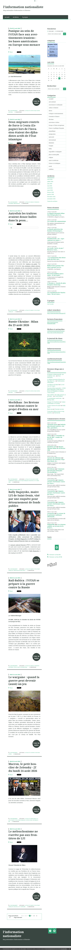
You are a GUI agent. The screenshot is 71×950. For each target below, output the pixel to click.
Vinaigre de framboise (53, 402)
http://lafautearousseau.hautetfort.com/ (56, 352)
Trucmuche (51, 480)
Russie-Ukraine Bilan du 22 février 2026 (56, 448)
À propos (25, 17)
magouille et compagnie (19, 906)
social (50, 166)
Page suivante (18, 917)
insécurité (22, 570)
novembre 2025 (51, 199)
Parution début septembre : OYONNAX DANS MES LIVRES (56, 388)
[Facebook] (50, 930)
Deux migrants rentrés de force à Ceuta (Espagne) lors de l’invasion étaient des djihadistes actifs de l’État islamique (23, 130)
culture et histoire (35, 752)
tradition (51, 169)
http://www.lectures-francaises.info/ (52, 323)
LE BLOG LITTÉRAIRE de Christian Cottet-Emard (55, 391)
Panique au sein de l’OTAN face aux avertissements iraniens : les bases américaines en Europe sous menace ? (24, 39)
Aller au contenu (5, 3)
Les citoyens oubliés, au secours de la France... (56, 526)
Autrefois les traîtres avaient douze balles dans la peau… (22, 217)
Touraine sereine (59, 409)
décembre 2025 (51, 196)
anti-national (52, 102)
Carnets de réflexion (54, 458)
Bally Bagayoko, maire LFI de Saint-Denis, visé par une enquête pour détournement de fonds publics (24, 499)
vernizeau (50, 513)
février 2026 (50, 192)
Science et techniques (54, 163)
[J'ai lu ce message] (69, 948)
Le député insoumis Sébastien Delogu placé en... (56, 214)
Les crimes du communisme (56, 221)
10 (34, 916)
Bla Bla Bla (57, 413)
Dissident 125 (51, 447)
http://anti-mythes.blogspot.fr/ (55, 332)
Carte (49, 537)
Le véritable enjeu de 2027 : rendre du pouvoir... (56, 437)
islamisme (51, 143)
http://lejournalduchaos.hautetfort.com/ (56, 342)
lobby (50, 148)
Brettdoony (51, 469)
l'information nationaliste (23, 7)
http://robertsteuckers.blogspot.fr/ (56, 313)
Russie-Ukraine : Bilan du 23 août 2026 (23, 323)
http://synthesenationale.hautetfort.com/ (56, 362)
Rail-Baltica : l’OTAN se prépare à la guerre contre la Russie (23, 584)
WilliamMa (51, 524)
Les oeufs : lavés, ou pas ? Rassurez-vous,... (55, 249)
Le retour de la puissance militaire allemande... (56, 515)
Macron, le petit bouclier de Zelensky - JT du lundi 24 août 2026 (22, 767)
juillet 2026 (50, 181)
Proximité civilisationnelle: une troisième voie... (55, 375)
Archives (16, 17)
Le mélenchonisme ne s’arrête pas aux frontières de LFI (23, 835)
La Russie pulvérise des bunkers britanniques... (55, 230)
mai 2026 (49, 186)
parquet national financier (18, 545)
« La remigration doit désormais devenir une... (56, 258)
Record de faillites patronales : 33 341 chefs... (55, 274)
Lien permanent (13, 110)
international (23, 667)
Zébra (49, 435)
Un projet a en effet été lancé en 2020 (24, 441)
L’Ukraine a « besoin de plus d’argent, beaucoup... (56, 284)
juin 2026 (49, 183)
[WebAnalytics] (35, 1)
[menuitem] (7, 17)
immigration (16, 203)
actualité (27, 110)
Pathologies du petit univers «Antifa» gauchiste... (56, 426)
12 (9, 917)
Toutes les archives (52, 201)
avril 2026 (50, 188)
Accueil (7, 17)
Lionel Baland (59, 396)
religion (51, 157)
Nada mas (50, 409)
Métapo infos (50, 400)
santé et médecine (53, 160)
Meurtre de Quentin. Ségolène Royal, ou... (56, 460)
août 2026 (49, 179)
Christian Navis (52, 424)
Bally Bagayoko (34, 551)
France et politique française (21, 480)
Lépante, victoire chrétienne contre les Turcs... (56, 481)
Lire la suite (36, 102)
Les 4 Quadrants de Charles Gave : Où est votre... (56, 293)
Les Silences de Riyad (53, 384)
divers (10, 754)
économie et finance (54, 116)
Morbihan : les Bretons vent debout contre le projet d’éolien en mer (23, 405)
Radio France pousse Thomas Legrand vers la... (55, 266)
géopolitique (33, 110)
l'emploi (51, 146)
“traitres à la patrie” (31, 264)
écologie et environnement (56, 113)
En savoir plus (64, 948)
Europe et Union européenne (56, 125)
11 (36, 916)
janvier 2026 (50, 194)
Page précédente (13, 916)
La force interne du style (53, 405)
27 (59, 78)
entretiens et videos (54, 122)
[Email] (57, 547)
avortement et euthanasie (55, 105)
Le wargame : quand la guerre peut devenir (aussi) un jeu (23, 680)
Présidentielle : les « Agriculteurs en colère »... (55, 239)
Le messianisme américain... (54, 398)
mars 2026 (50, 190)
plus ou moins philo (54, 154)
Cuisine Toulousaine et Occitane (56, 402)
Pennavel (34, 459)
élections (51, 119)
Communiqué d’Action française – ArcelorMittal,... (56, 470)
